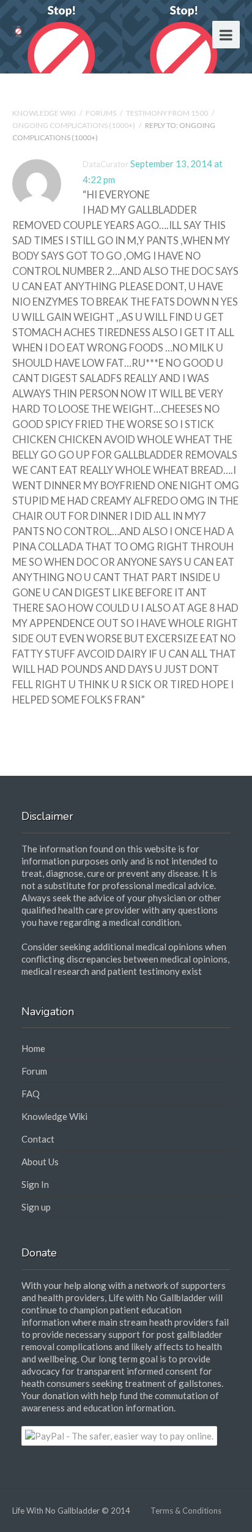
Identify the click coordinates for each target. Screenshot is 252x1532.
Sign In (35, 1184)
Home (33, 1048)
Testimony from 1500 (167, 113)
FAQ (30, 1093)
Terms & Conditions (185, 1510)
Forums (101, 113)
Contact (37, 1138)
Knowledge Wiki (44, 113)
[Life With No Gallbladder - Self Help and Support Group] (18, 30)
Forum (34, 1070)
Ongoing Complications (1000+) (73, 125)
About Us (40, 1161)
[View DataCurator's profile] (36, 206)
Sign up (36, 1206)
